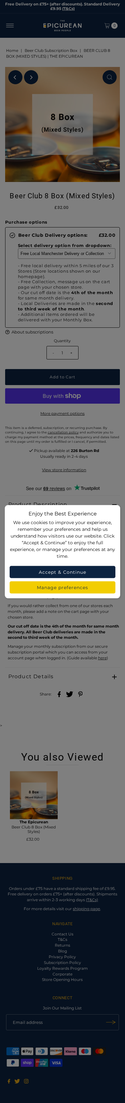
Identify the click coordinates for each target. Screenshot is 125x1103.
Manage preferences (62, 587)
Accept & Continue (62, 572)
